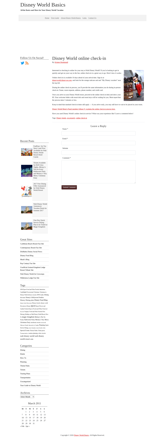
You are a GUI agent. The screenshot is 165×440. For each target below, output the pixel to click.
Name (65, 129)
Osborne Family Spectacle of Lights (29, 325)
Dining (46, 295)
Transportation (24, 333)
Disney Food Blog (26, 256)
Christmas (36, 292)
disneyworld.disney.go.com (62, 80)
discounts (22, 297)
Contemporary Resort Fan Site (31, 248)
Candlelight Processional (26, 292)
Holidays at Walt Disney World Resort (35, 314)
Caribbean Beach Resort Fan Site (32, 244)
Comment (66, 158)
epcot (33, 306)
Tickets (22, 370)
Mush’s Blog (24, 259)
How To (23, 358)
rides (44, 328)
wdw (31, 339)
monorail (43, 322)
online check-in (81, 118)
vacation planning (33, 333)
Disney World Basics (42, 5)
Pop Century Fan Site (27, 263)
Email (65, 139)
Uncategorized (25, 381)
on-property (71, 118)
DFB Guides (40, 295)
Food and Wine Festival (35, 311)
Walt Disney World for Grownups (32, 274)
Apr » (27, 426)
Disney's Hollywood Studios (35, 297)
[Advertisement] (82, 37)
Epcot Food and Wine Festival (38, 309)
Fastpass (26, 311)
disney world (44, 303)
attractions (42, 289)
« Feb (22, 426)
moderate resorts (36, 322)
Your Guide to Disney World (30, 385)
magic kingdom (28, 317)
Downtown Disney (25, 306)
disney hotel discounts (26, 303)
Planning (42, 325)
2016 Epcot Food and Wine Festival (29, 289)
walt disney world (27, 336)
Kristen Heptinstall (61, 62)
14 (23, 418)
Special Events (25, 330)
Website (65, 148)
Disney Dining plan (27, 300)
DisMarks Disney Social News (31, 252)
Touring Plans (25, 374)
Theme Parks (34, 330)
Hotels (22, 354)
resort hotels (39, 328)
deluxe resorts (32, 295)
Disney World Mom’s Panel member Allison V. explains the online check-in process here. (83, 109)
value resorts (42, 333)
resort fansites (32, 328)
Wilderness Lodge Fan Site (29, 278)
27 (45, 420)
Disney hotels (36, 303)
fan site (22, 311)
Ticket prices (41, 330)
